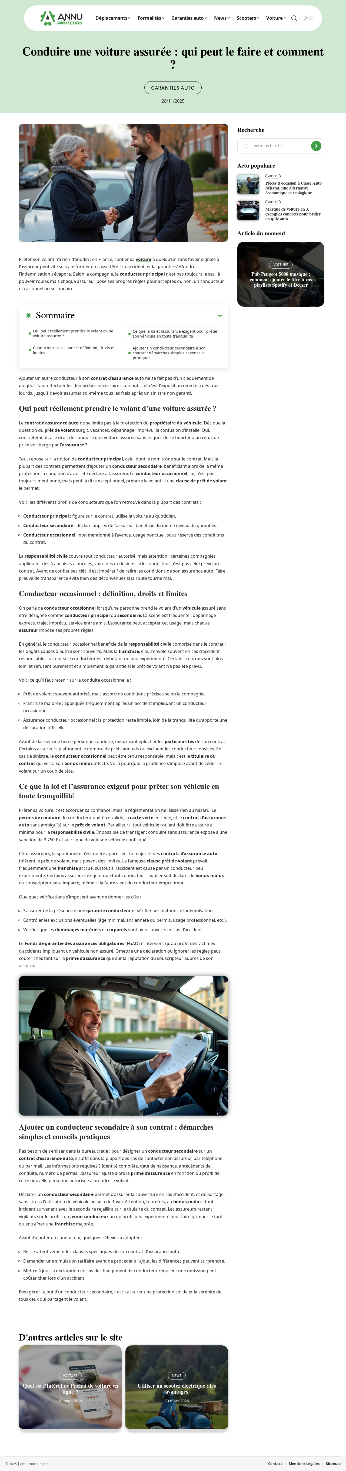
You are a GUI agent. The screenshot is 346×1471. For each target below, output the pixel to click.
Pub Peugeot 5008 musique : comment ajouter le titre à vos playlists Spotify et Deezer (281, 279)
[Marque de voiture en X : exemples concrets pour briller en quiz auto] (248, 210)
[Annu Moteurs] (61, 18)
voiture (143, 259)
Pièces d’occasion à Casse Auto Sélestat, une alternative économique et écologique (293, 188)
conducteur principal (142, 274)
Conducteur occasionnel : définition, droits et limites (74, 350)
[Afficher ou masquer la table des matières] (148, 315)
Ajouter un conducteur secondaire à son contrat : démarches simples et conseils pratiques (169, 352)
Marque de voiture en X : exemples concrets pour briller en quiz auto (293, 214)
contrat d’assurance (112, 378)
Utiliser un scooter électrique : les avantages (177, 1388)
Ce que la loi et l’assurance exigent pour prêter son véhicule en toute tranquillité (175, 334)
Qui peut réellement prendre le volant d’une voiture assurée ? (73, 333)
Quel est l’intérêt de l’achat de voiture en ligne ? (70, 1388)
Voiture (70, 1375)
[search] (294, 18)
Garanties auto (173, 87)
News (177, 1375)
